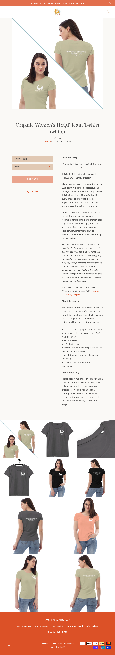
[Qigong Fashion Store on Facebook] (4, 645)
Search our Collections (57, 620)
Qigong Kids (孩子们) (57, 632)
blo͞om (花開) (58, 626)
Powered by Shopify (57, 647)
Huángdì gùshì (75, 626)
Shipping (47, 141)
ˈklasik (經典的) (41, 626)
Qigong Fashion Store (65, 643)
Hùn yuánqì (92, 626)
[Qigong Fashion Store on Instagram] (9, 645)
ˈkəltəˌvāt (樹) (23, 626)
